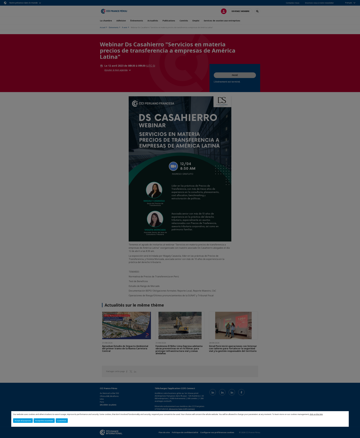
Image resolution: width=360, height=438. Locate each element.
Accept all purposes (23, 420)
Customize (61, 420)
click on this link (316, 414)
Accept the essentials (44, 420)
